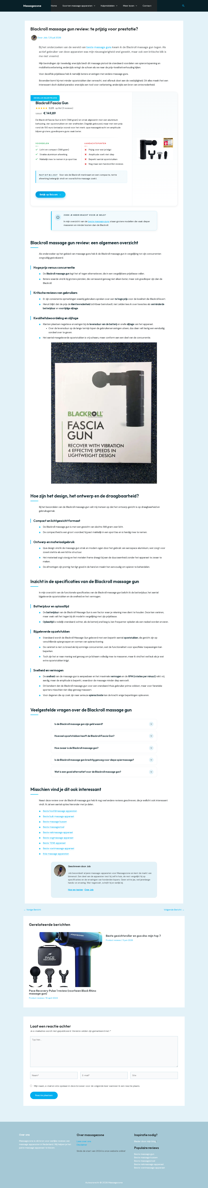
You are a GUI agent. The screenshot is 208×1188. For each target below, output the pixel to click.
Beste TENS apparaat (54, 843)
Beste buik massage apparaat (58, 816)
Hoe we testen (75, 889)
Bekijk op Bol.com (50, 194)
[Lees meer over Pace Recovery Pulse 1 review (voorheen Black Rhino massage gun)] (65, 959)
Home (54, 5)
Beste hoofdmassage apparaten (60, 811)
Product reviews (36, 998)
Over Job (89, 889)
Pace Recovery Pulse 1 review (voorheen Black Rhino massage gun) (62, 992)
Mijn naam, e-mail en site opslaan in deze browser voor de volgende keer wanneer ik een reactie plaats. (87, 1085)
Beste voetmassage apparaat (58, 848)
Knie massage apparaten (56, 853)
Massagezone (32, 6)
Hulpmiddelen (108, 5)
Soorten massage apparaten (77, 5)
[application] (93, 6)
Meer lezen (128, 5)
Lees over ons (84, 1141)
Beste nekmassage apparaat (58, 832)
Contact (147, 5)
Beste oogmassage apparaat (58, 837)
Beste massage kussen (55, 821)
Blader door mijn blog (145, 1141)
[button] (183, 6)
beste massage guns (98, 47)
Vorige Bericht (32, 910)
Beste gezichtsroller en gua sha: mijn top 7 (133, 935)
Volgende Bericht (174, 910)
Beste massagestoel (53, 827)
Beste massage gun (144, 1154)
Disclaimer (82, 1144)
